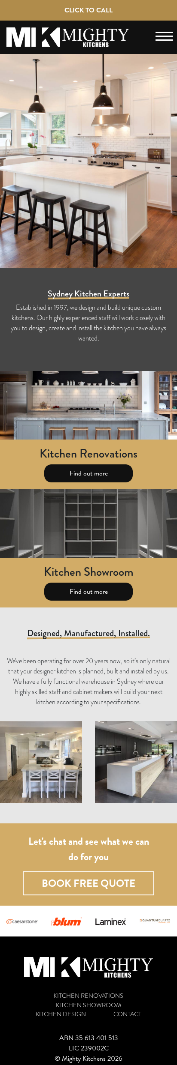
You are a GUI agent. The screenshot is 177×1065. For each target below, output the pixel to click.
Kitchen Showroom (88, 1005)
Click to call (88, 10)
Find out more (89, 473)
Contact (127, 1014)
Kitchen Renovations (88, 995)
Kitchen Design (61, 1014)
